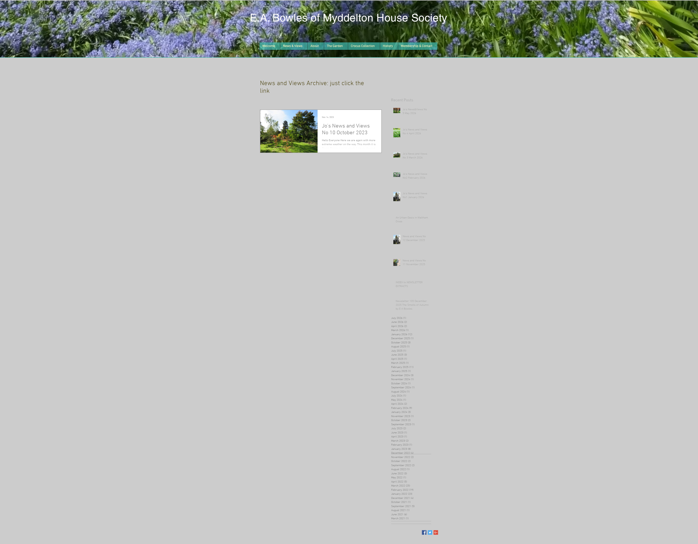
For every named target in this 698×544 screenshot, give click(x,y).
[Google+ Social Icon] (436, 532)
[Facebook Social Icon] (424, 532)
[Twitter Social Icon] (430, 532)
